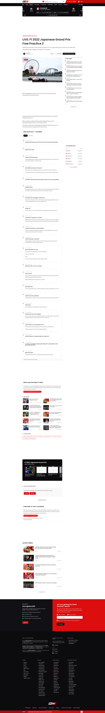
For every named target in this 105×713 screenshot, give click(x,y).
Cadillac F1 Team (27, 678)
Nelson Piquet (71, 689)
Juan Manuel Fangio (72, 684)
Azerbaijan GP (56, 684)
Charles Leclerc (39, 648)
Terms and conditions (43, 707)
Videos (55, 4)
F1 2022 (35, 436)
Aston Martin (26, 671)
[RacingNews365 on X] (71, 1)
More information (53, 15)
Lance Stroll (41, 686)
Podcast (60, 4)
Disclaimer (35, 707)
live (36, 121)
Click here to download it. (27, 519)
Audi (24, 670)
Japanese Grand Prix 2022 (29, 36)
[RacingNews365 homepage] (23, 4)
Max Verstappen (30, 646)
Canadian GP (56, 668)
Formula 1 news (47, 436)
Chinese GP (56, 663)
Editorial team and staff (73, 640)
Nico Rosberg (71, 662)
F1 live (59, 436)
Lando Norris (25, 648)
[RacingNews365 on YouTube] (75, 1)
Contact (57, 707)
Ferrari (25, 665)
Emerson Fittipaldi (72, 686)
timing (44, 121)
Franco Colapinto (42, 693)
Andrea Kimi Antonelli (43, 671)
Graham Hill (71, 687)
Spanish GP (56, 682)
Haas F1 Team (26, 673)
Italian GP (55, 681)
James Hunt (71, 671)
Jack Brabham (71, 690)
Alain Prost (71, 663)
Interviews (50, 4)
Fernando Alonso (28, 93)
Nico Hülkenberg (42, 687)
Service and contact (73, 641)
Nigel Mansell (71, 681)
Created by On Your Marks (66, 707)
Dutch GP (55, 679)
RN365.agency (71, 643)
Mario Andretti (71, 693)
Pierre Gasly (41, 684)
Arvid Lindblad (41, 682)
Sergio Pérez (41, 678)
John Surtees (71, 692)
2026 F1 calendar (31, 650)
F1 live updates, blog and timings (29, 438)
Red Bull (25, 662)
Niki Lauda (70, 679)
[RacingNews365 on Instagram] (68, 1)
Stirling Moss (71, 682)
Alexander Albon (42, 689)
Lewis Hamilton (41, 668)
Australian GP (56, 662)
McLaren (25, 663)
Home (27, 4)
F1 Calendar (36, 4)
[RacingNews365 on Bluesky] (73, 1)
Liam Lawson (41, 690)
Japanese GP (56, 665)
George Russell (31, 648)
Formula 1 (40, 436)
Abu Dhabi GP (56, 692)
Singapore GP (56, 686)
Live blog (25, 135)
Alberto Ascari (71, 667)
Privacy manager (76, 707)
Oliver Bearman (42, 692)
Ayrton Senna (71, 668)
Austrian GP (56, 673)
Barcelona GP (56, 671)
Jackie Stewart (71, 673)
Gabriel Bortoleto (42, 695)
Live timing (30, 135)
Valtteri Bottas (41, 681)
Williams (25, 676)
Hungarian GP (56, 678)
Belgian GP (56, 676)
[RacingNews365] (25, 1)
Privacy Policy (51, 707)
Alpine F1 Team (26, 668)
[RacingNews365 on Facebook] (70, 1)
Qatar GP (55, 690)
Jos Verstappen (72, 676)
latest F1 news (28, 640)
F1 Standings (43, 4)
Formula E (66, 4)
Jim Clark (70, 678)
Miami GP (55, 667)
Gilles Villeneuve (72, 670)
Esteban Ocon (41, 679)
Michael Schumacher (73, 665)
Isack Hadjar (41, 673)
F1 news (31, 4)
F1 (51, 436)
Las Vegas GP (56, 689)
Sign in (25, 622)
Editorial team (28, 707)
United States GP (57, 687)
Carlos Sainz (41, 676)
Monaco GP (56, 670)
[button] (31, 10)
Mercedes (25, 667)
